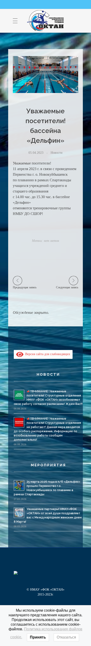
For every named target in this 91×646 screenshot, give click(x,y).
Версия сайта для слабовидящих (47, 354)
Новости (57, 152)
